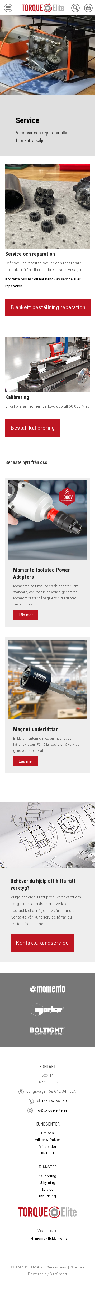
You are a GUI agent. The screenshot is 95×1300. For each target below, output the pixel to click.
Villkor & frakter (47, 1140)
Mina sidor (47, 1147)
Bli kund (47, 1153)
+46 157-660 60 (54, 1101)
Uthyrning (47, 1183)
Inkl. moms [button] (36, 1238)
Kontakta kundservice (42, 943)
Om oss (47, 1133)
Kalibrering (47, 1176)
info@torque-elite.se (51, 1110)
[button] (8, 9)
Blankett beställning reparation (48, 307)
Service (48, 1189)
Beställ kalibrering (33, 428)
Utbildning (47, 1196)
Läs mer (25, 615)
